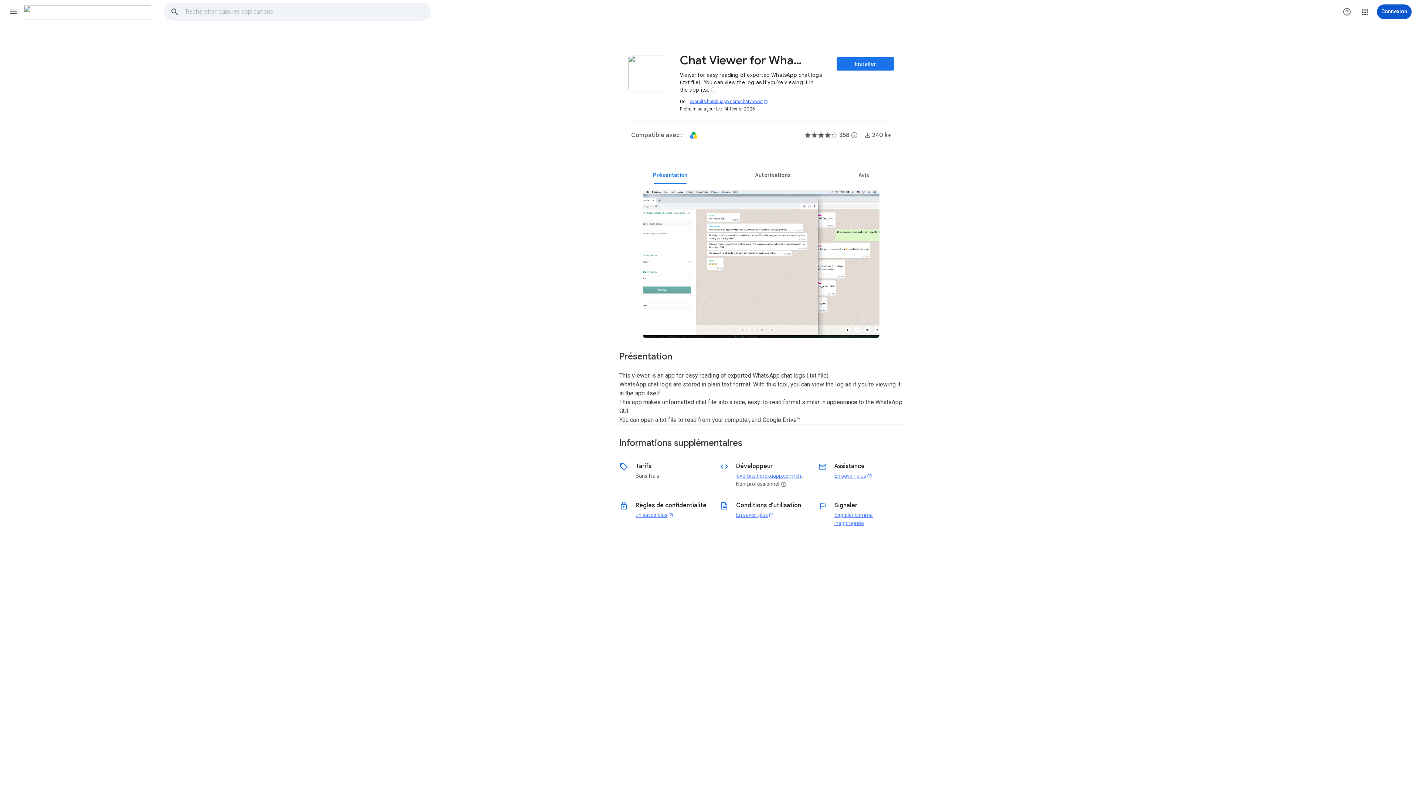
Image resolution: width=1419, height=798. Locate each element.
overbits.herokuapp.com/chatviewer (729, 101)
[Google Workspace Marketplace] (87, 12)
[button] (13, 12)
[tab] (670, 175)
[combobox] (308, 11)
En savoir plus (853, 476)
